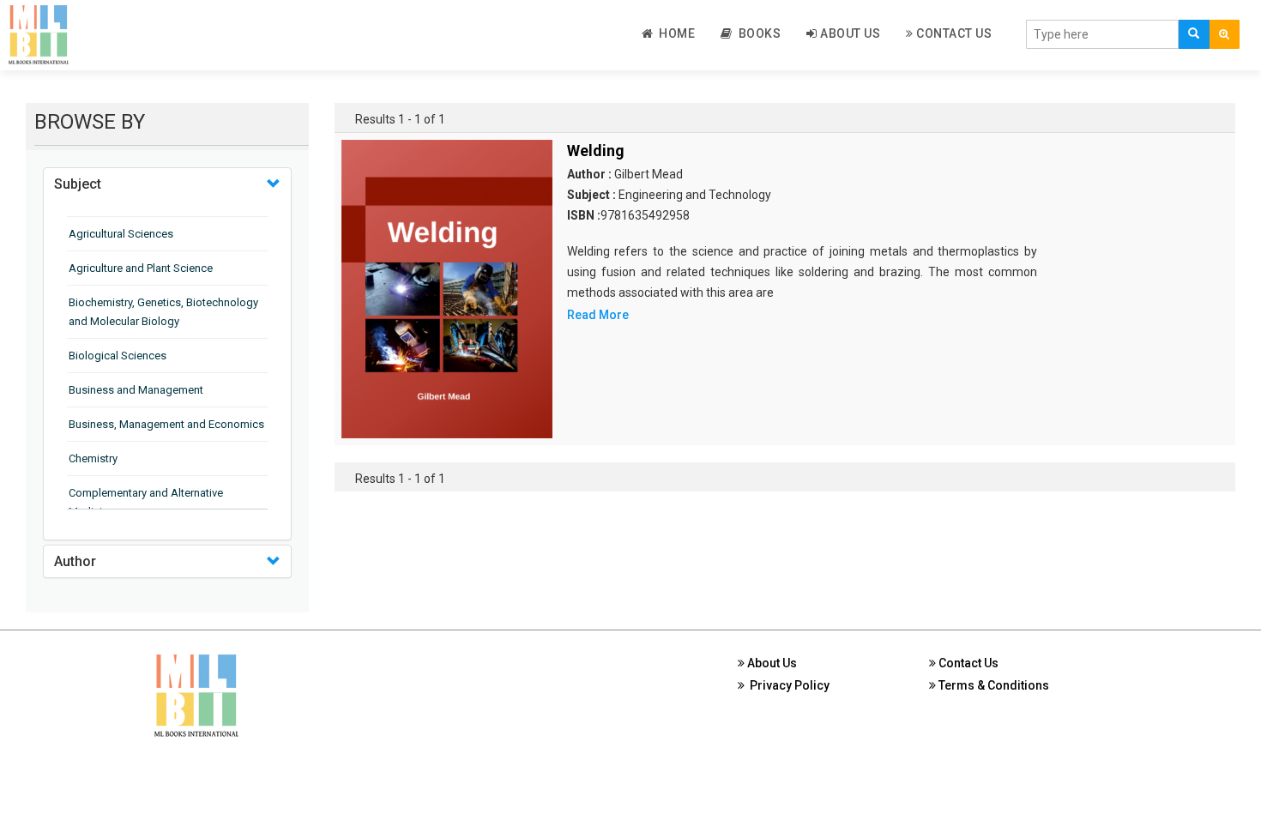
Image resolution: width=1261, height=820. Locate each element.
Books (757, 33)
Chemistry (93, 458)
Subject (77, 184)
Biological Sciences (117, 355)
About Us (849, 33)
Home (674, 33)
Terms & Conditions (992, 685)
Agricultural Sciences (121, 233)
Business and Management (136, 389)
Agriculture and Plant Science (141, 268)
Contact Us (953, 33)
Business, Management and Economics (166, 424)
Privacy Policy (787, 685)
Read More (598, 315)
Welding (595, 151)
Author (75, 561)
